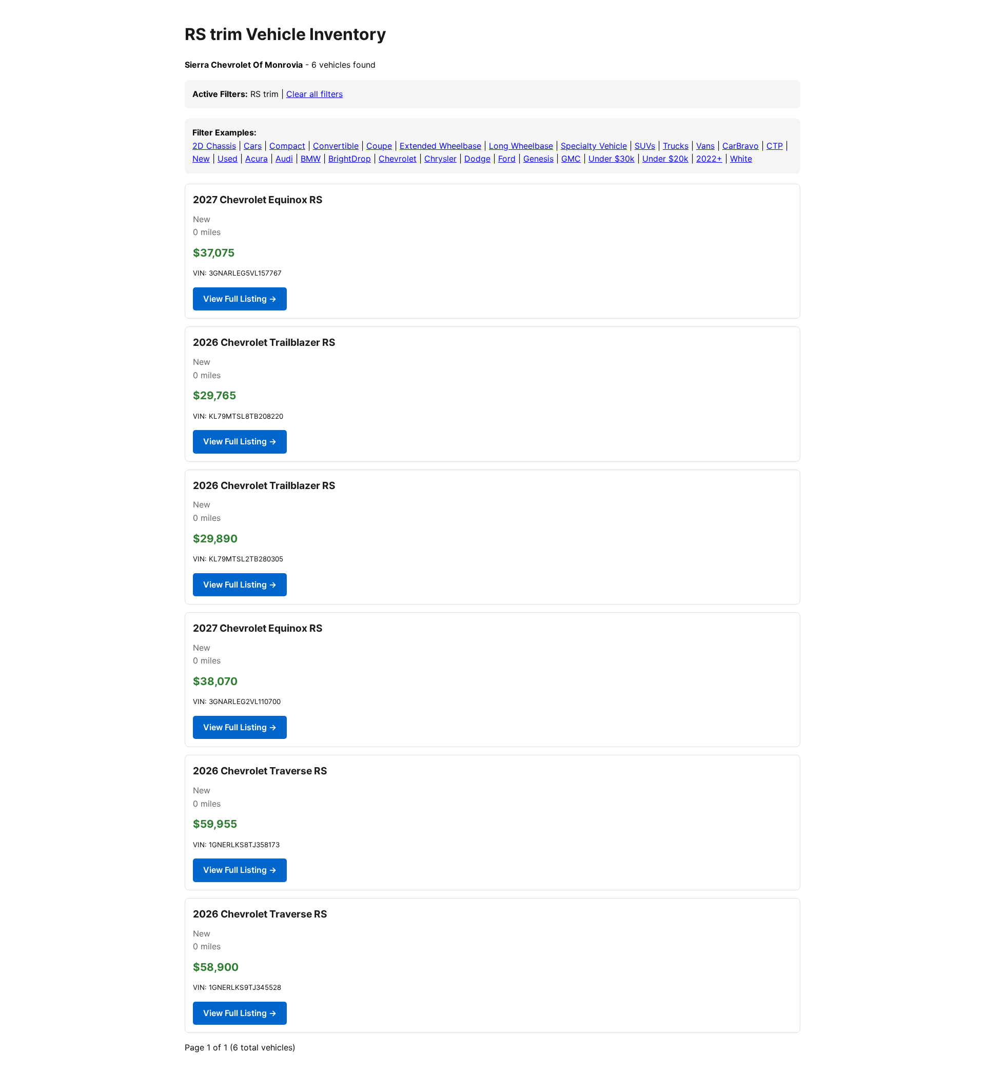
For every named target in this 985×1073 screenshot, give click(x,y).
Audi (284, 158)
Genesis (538, 158)
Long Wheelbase (521, 146)
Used (228, 158)
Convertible (336, 146)
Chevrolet (398, 158)
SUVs (645, 146)
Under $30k (611, 158)
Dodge (477, 158)
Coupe (379, 146)
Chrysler (440, 158)
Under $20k (665, 158)
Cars (253, 146)
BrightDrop (349, 158)
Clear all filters (314, 94)
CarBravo (740, 146)
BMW (311, 158)
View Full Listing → (240, 299)
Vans (705, 146)
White (741, 158)
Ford (507, 158)
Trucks (675, 146)
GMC (571, 158)
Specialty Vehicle (594, 146)
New (201, 158)
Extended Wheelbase (440, 146)
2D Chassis (214, 146)
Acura (256, 158)
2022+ (709, 158)
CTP (774, 146)
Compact (287, 146)
